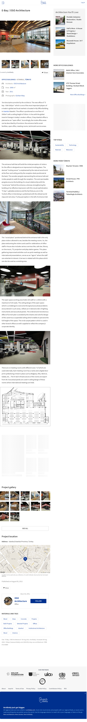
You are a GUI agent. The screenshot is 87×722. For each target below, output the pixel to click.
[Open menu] (2, 2)
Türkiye (28, 79)
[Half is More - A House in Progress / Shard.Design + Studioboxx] (60, 32)
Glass (14, 619)
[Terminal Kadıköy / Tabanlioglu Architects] (58, 195)
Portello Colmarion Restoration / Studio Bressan (74, 19)
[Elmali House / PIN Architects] (58, 183)
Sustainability (59, 145)
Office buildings (8, 628)
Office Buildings (9, 79)
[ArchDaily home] (43, 2)
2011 (11, 91)
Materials (58, 150)
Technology (72, 145)
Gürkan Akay (20, 95)
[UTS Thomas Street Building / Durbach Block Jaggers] (58, 87)
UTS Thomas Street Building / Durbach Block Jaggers (75, 86)
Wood (5, 619)
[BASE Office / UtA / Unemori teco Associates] (58, 74)
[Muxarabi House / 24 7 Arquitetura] (60, 44)
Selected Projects (22, 624)
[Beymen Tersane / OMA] (58, 170)
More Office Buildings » (77, 94)
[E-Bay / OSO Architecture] (4, 495)
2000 (11, 87)
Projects (34, 619)
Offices (35, 624)
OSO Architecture (20, 83)
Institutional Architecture (37, 628)
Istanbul (6, 111)
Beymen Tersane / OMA (74, 166)
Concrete (24, 619)
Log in (83, 2)
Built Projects (8, 624)
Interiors (15, 633)
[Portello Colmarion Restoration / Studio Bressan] (60, 20)
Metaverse (69, 150)
